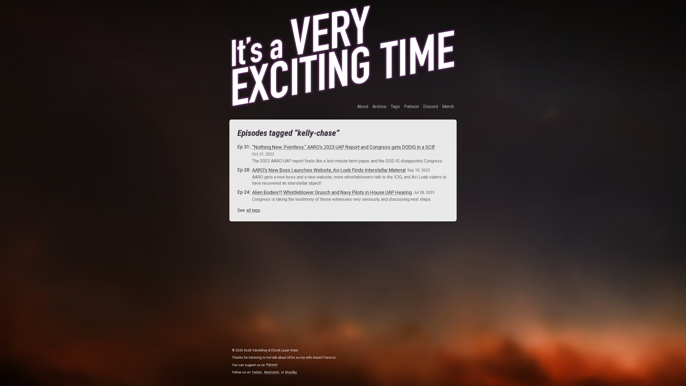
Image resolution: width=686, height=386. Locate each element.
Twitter (257, 372)
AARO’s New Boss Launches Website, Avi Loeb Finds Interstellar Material (329, 170)
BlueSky (291, 372)
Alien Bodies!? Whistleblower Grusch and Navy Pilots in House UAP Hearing (332, 192)
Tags (395, 106)
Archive (379, 106)
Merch (448, 106)
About (362, 106)
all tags (253, 210)
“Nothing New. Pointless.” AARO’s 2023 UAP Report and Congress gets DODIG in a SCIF (343, 147)
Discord (430, 106)
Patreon (411, 106)
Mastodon (271, 372)
